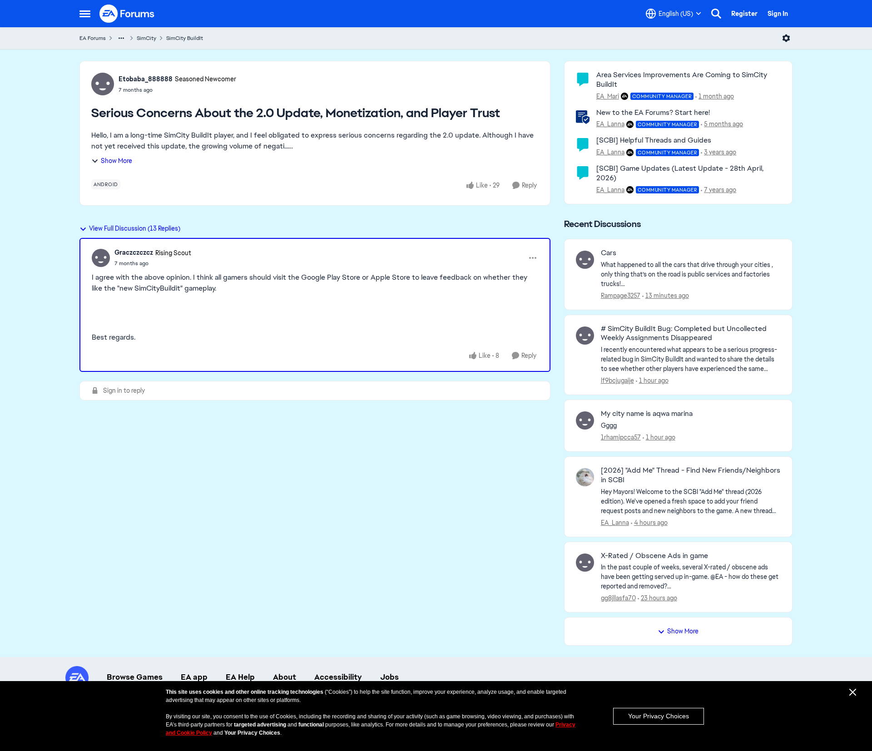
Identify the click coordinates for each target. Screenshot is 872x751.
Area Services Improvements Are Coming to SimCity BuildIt (681, 79)
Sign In (778, 14)
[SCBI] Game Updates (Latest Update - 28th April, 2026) (679, 173)
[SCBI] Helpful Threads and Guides (653, 140)
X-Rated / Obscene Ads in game (654, 555)
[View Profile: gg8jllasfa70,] (585, 562)
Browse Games (135, 677)
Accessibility (338, 677)
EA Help (240, 677)
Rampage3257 (620, 296)
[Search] (716, 13)
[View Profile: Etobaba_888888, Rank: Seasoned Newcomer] (102, 84)
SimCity (146, 38)
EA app (194, 677)
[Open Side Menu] (85, 13)
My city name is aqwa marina (647, 413)
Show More (116, 161)
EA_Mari (607, 96)
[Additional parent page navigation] (121, 38)
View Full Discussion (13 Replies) (134, 228)
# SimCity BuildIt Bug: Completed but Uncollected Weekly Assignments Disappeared (684, 333)
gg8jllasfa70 (618, 598)
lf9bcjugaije (617, 380)
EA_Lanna (610, 124)
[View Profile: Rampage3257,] (585, 260)
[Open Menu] (786, 38)
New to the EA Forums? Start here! (653, 112)
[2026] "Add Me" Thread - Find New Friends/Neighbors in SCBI (690, 475)
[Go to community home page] (127, 14)
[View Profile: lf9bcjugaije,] (585, 335)
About (284, 677)
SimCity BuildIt (184, 38)
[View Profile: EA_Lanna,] (585, 477)
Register (744, 14)
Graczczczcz (133, 252)
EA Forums (92, 38)
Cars (608, 252)
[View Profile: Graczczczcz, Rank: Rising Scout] (101, 258)
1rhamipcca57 (621, 437)
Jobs (389, 677)
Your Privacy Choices (658, 716)
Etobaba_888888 (146, 79)
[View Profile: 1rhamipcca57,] (585, 420)
